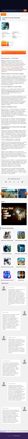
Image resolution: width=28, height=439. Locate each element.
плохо (10, 45)
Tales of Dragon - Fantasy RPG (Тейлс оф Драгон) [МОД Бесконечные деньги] (12, 66)
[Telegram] (5, 182)
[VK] (9, 182)
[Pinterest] (22, 182)
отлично (10, 42)
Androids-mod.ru (17, 435)
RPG (13, 35)
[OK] (14, 182)
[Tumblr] (18, 182)
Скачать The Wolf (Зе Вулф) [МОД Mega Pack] (15, 52)
